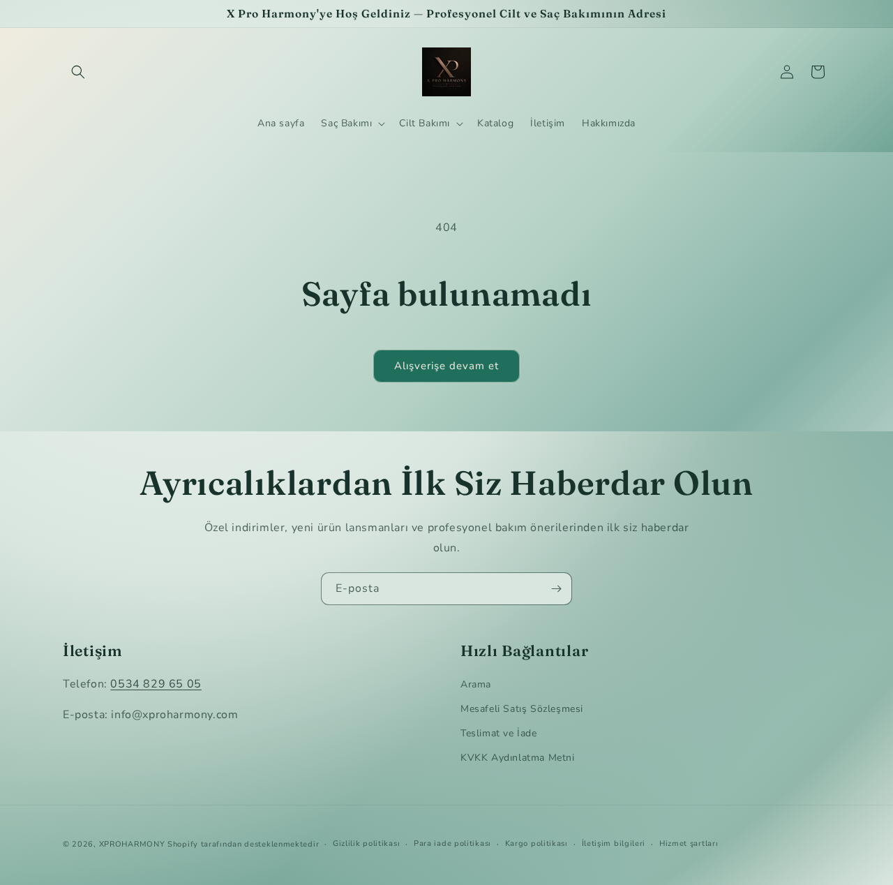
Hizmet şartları (689, 843)
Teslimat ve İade (498, 733)
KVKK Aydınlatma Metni (517, 757)
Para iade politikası (452, 843)
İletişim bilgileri (614, 843)
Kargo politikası (536, 843)
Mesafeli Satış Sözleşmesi (521, 708)
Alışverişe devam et (446, 366)
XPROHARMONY (132, 844)
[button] (78, 72)
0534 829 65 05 (155, 684)
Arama (475, 684)
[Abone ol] (556, 588)
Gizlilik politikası (366, 843)
